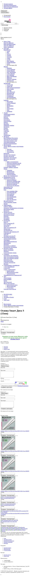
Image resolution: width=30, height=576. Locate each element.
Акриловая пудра (8, 187)
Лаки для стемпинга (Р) (10, 227)
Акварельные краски (9, 114)
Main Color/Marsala (12, 76)
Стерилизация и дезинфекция (11, 265)
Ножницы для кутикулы (10, 157)
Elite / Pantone (10, 61)
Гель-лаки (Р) (7, 224)
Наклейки (6, 124)
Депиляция (7, 240)
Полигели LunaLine (12, 184)
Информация (3, 536)
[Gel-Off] (8, 529)
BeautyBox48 (7, 50)
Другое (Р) (6, 226)
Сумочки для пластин (9, 262)
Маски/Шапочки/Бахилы (10, 241)
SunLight (9, 90)
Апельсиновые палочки (10, 238)
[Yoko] (12, 529)
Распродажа (7, 220)
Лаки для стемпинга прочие (11, 258)
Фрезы (5, 168)
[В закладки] (15, 435)
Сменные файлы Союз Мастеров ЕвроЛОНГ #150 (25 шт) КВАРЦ (15, 471)
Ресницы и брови (8, 248)
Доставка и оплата (8, 539)
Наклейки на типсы (9, 215)
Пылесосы (6, 210)
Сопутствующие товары (10, 202)
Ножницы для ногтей (9, 159)
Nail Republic (7, 83)
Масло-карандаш (11, 286)
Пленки (6, 128)
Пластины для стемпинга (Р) (11, 231)
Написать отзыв (5, 366)
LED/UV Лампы (8, 206)
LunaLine (6, 100)
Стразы (6, 132)
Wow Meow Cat (11, 92)
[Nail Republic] (21, 527)
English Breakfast (11, 62)
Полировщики (10, 173)
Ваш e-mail (3, 397)
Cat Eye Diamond (11, 103)
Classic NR (9, 86)
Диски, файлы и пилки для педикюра (13, 146)
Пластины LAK (8, 259)
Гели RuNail (10, 198)
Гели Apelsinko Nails (12, 191)
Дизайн (6, 112)
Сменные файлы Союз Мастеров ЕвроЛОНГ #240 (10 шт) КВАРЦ (15, 451)
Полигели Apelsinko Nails (13, 181)
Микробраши (7, 243)
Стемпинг (6, 254)
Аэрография (7, 115)
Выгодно (3, 552)
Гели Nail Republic (11, 196)
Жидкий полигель (8, 201)
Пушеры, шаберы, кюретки (11, 167)
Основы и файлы (11, 166)
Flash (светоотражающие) (13, 87)
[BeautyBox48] (23, 528)
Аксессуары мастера (9, 213)
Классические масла (12, 285)
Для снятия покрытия (9, 142)
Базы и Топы (7, 41)
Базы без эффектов (8, 43)
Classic (8, 58)
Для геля (9, 149)
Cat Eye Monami (11, 69)
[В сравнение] (17, 435)
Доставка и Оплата (9, 297)
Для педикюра (7, 278)
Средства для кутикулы (10, 289)
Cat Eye (9, 54)
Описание (6, 346)
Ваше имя (3, 367)
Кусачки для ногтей (9, 156)
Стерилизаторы (11, 273)
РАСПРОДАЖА (8, 294)
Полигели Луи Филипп (13, 185)
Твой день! (6, 300)
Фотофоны (6, 219)
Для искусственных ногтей (14, 163)
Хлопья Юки (7, 135)
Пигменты (6, 126)
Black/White (10, 101)
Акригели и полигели (9, 178)
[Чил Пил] (8, 528)
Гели (5, 189)
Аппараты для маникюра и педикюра (13, 208)
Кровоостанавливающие (10, 143)
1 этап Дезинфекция (9, 266)
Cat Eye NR (10, 85)
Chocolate (9, 57)
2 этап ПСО (7, 268)
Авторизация (7, 15)
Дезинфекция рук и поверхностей (13, 275)
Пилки (5, 160)
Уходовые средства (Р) (9, 236)
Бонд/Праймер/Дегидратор (11, 138)
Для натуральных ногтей (13, 164)
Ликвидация (7, 229)
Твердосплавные (11, 174)
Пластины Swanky (8, 261)
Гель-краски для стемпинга (11, 255)
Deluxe (8, 104)
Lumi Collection (11, 73)
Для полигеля (10, 152)
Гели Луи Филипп (11, 199)
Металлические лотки (12, 272)
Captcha (2, 381)
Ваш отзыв (3, 370)
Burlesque (9, 68)
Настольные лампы (9, 209)
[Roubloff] (3, 529)
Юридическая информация (11, 6)
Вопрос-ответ (7, 349)
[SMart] (13, 528)
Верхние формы (8, 188)
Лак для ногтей (8, 282)
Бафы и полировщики (12, 161)
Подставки (6, 217)
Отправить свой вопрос (6, 408)
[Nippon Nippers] (21, 529)
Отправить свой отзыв (6, 387)
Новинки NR (10, 94)
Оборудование (7, 205)
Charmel (9, 55)
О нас (5, 298)
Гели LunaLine (10, 194)
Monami (6, 66)
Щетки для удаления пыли (11, 175)
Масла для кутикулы (9, 283)
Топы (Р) (6, 234)
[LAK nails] (3, 528)
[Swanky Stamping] (13, 527)
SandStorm (9, 111)
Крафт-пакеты (10, 271)
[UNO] (15, 529)
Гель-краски (7, 119)
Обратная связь (7, 549)
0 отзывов (3, 333)
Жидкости (6, 136)
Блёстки (6, 117)
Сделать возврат (7, 550)
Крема (5, 280)
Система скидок (7, 554)
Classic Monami (11, 71)
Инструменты (7, 145)
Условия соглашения (8, 542)
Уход (5, 276)
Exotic (8, 64)
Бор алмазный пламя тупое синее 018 (9, 521)
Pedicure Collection (11, 79)
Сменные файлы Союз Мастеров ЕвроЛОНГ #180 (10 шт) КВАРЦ (15, 491)
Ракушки (6, 129)
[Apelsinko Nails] (5, 527)
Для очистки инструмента (10, 139)
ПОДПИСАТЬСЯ (15, 339)
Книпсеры (6, 153)
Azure (8, 51)
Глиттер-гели (10, 80)
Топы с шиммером (8, 47)
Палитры (6, 216)
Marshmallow (10, 105)
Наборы (6, 122)
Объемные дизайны (9, 125)
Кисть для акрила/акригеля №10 (7, 505)
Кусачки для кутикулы (9, 154)
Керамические (10, 171)
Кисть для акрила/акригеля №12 (7, 498)
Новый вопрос (4, 393)
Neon (8, 107)
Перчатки (6, 244)
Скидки (6, 295)
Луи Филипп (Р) (8, 230)
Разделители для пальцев (10, 247)
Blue (8, 52)
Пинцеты (6, 251)
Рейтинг (2, 378)
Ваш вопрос (3, 400)
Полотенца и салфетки (10, 245)
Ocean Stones (10, 108)
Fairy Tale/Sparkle (11, 72)
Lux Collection (10, 75)
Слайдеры (6, 131)
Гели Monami (10, 195)
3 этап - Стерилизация (9, 269)
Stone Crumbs (10, 89)
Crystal (8, 59)
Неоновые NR (10, 93)
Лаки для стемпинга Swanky (11, 257)
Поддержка (3, 545)
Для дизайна (10, 150)
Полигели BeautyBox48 (13, 182)
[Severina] (3, 531)
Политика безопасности (10, 5)
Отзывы (6, 348)
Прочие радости (8, 212)
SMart (2, 321)
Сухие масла (10, 287)
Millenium (9, 78)
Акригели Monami (11, 180)
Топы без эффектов (9, 45)
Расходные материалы (9, 237)
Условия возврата (8, 4)
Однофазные (10, 96)
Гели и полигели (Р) (9, 223)
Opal (8, 110)
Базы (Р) (6, 222)
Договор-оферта (8, 8)
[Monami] (17, 528)
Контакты (6, 543)
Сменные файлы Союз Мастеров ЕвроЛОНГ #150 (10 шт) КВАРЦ (15, 431)
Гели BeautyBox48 (11, 192)
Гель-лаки (6, 48)
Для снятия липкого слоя (10, 140)
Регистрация (7, 16)
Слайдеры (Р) (7, 233)
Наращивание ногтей (9, 177)
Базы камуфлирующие (9, 44)
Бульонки (6, 118)
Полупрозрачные (11, 97)
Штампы (6, 264)
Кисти (5, 147)
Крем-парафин (7, 279)
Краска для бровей (8, 250)
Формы (6, 203)
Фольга (6, 133)
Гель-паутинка (7, 121)
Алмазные (9, 170)
